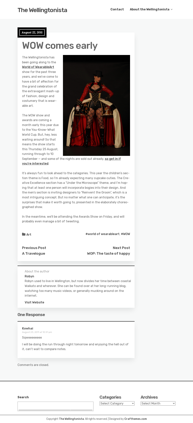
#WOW (125, 234)
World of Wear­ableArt (38, 67)
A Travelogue (33, 253)
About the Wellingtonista (149, 9)
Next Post (121, 248)
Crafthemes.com (135, 419)
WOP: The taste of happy (108, 253)
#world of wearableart (102, 234)
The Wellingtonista (42, 10)
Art (28, 234)
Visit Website (34, 302)
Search (23, 397)
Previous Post (34, 248)
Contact (117, 9)
